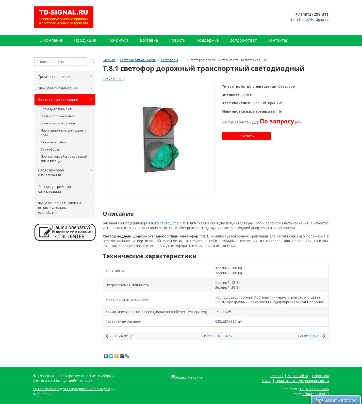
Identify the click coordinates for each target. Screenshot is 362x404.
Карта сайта (297, 375)
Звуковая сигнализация (57, 88)
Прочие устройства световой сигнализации (64, 158)
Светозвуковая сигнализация (51, 172)
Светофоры (169, 60)
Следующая (308, 336)
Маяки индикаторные (58, 123)
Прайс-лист (118, 40)
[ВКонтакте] (106, 356)
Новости (177, 40)
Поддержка (207, 40)
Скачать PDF (113, 79)
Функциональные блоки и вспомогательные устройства (59, 208)
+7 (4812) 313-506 (314, 389)
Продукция (85, 40)
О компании (51, 40)
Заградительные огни (58, 109)
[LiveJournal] (127, 356)
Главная (109, 60)
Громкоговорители (54, 76)
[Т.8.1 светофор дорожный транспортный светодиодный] (159, 138)
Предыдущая (124, 336)
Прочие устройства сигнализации (54, 189)
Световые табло (54, 142)
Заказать (246, 136)
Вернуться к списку (216, 336)
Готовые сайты (46, 389)
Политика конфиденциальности (302, 380)
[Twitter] (111, 356)
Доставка (148, 40)
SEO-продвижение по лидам (86, 389)
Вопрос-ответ (243, 40)
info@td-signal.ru (315, 19)
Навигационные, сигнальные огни (63, 132)
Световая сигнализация (138, 60)
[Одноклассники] (116, 356)
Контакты (277, 40)
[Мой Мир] (121, 356)
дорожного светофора (159, 223)
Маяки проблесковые (58, 116)
